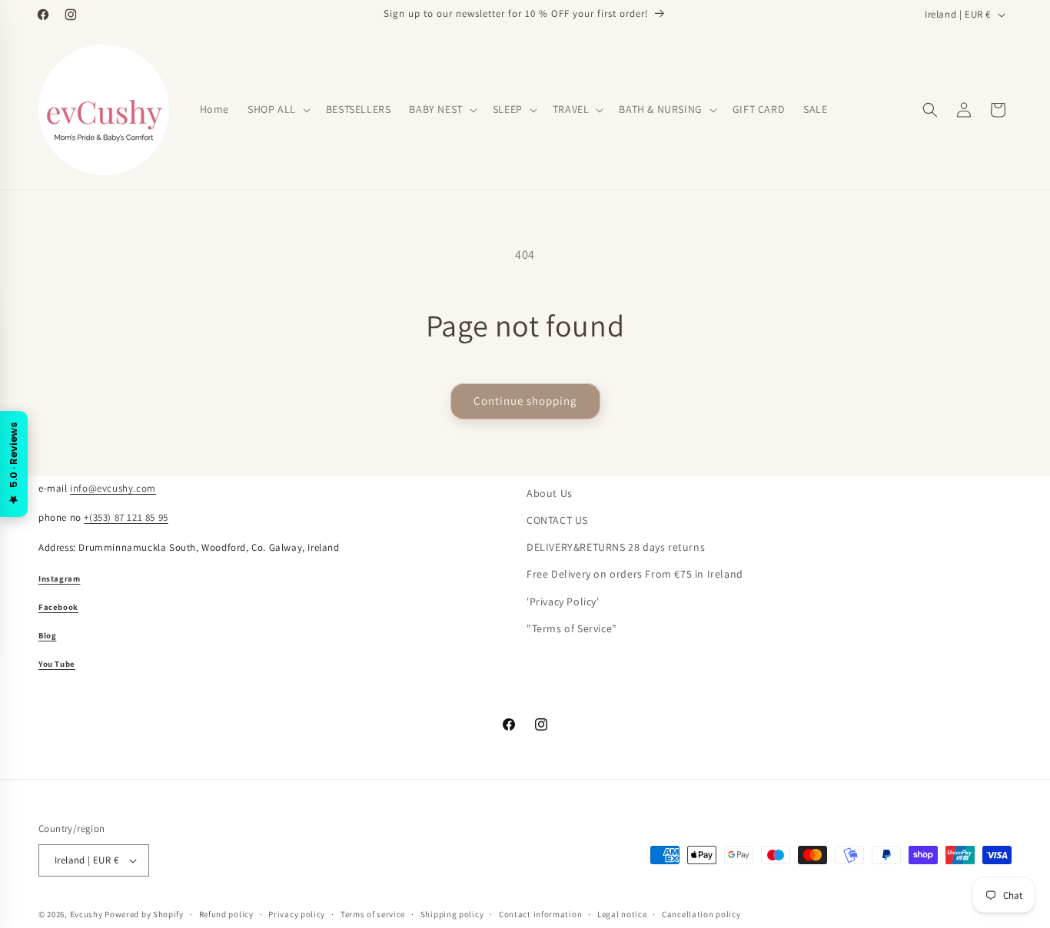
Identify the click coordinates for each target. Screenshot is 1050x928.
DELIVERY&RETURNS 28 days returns (616, 547)
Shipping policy (452, 914)
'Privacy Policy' (563, 601)
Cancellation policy (701, 914)
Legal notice (621, 914)
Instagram (59, 578)
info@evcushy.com (113, 488)
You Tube (56, 663)
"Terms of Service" (572, 628)
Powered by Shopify (144, 914)
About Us (550, 493)
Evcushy (86, 914)
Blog (47, 635)
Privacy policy (296, 914)
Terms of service (373, 914)
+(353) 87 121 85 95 (126, 517)
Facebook (58, 607)
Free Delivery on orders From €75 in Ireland (635, 574)
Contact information (540, 914)
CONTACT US (557, 520)
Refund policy (226, 914)
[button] (277, 109)
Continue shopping (525, 400)
